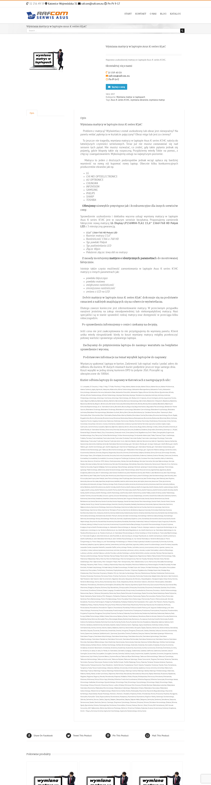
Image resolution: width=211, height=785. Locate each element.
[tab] (32, 113)
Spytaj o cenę (118, 86)
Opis (32, 113)
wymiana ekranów (139, 99)
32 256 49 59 (36, 3)
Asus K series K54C (120, 99)
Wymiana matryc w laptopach (130, 96)
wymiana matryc (157, 99)
